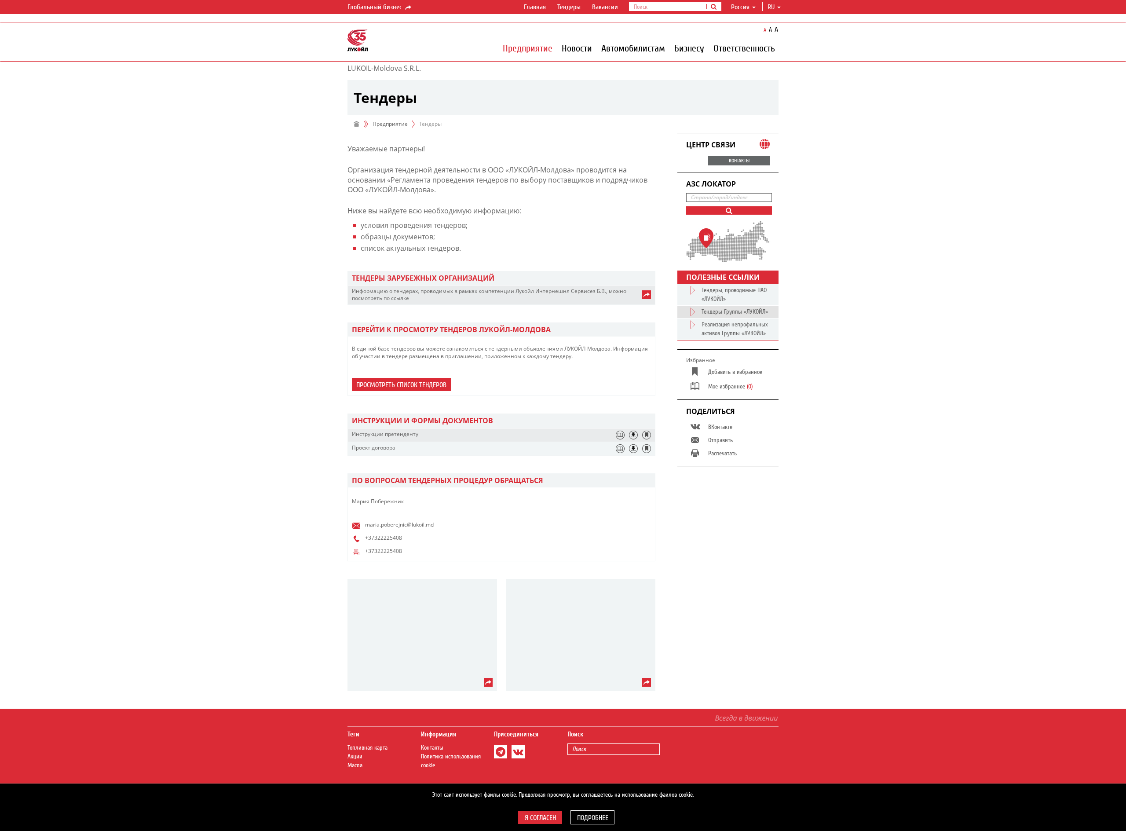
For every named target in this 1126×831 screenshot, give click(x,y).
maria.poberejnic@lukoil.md (399, 524)
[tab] (501, 278)
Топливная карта (367, 747)
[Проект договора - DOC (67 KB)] (633, 448)
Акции (354, 756)
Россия (740, 7)
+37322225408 (383, 537)
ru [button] (772, 7)
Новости (577, 48)
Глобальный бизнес (375, 7)
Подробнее (592, 818)
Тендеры (569, 7)
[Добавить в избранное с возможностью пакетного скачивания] (646, 435)
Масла (354, 765)
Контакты (432, 747)
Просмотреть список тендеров (401, 385)
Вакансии (605, 7)
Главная (535, 7)
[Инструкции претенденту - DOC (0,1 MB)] (633, 435)
